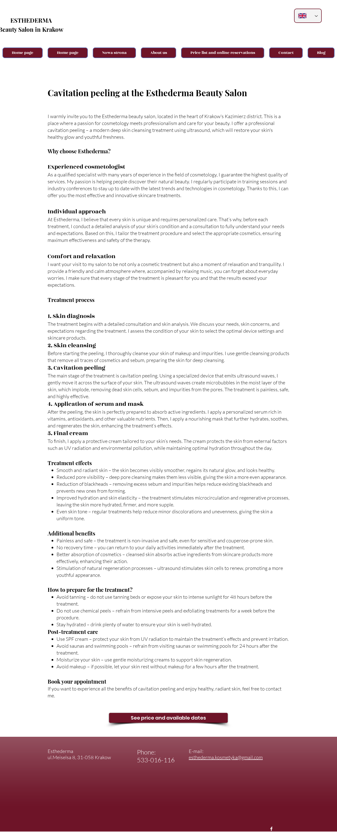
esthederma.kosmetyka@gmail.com (226, 757)
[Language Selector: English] (308, 16)
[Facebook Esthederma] (271, 829)
